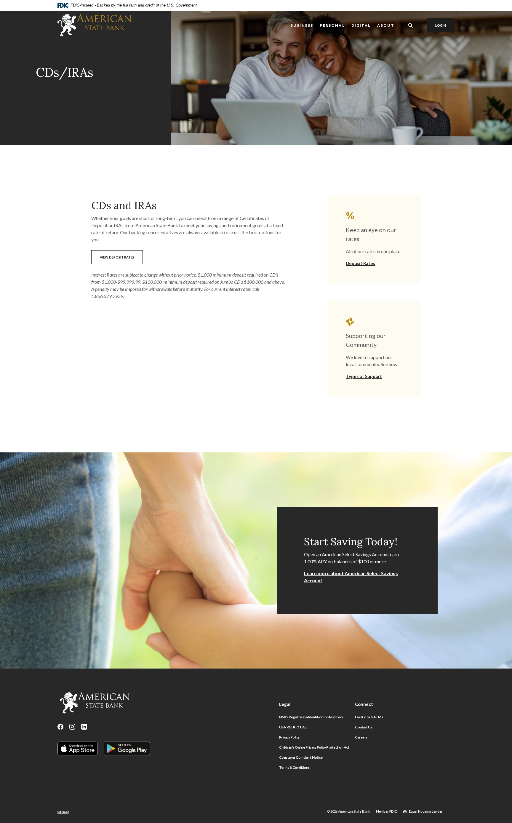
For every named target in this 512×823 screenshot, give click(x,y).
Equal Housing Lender (426, 811)
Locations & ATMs (369, 717)
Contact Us (363, 727)
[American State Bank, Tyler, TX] (94, 25)
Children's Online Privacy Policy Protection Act (314, 747)
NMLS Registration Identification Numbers (311, 717)
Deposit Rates (360, 263)
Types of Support (364, 376)
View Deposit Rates (117, 257)
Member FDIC (386, 811)
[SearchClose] (411, 25)
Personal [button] (332, 25)
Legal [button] (284, 704)
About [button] (385, 25)
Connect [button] (364, 704)
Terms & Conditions (294, 767)
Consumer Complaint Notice (301, 757)
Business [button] (301, 25)
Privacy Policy (289, 737)
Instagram (72, 727)
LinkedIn (84, 727)
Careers (361, 737)
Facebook (60, 727)
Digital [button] (361, 25)
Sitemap (63, 812)
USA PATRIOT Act (293, 727)
